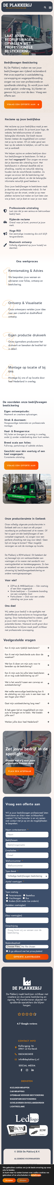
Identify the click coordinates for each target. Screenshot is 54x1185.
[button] (50, 7)
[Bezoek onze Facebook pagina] (21, 1070)
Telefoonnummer (13, 860)
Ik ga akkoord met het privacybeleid (25, 951)
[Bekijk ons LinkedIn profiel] (32, 1070)
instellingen (36, 1175)
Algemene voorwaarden (27, 1159)
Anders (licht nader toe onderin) (24, 901)
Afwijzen (23, 1180)
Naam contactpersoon (16, 829)
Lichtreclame (17, 1106)
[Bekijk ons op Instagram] (27, 1070)
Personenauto (15, 895)
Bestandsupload (13, 943)
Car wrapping (17, 1091)
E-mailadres (11, 850)
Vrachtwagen (15, 898)
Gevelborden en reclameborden (27, 1103)
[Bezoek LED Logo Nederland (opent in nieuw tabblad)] (27, 1118)
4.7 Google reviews (27, 1023)
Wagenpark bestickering (23, 1099)
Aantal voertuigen (14, 881)
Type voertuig (12, 892)
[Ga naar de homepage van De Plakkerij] (27, 984)
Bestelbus (30, 895)
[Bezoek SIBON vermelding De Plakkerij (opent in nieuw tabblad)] (16, 1131)
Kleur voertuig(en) (14, 915)
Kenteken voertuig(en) (16, 905)
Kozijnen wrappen (19, 1087)
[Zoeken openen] (45, 7)
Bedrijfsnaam (11, 840)
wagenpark (19, 159)
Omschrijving (12, 926)
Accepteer (9, 1180)
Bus (27, 898)
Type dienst (11, 871)
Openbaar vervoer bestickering (27, 1095)
